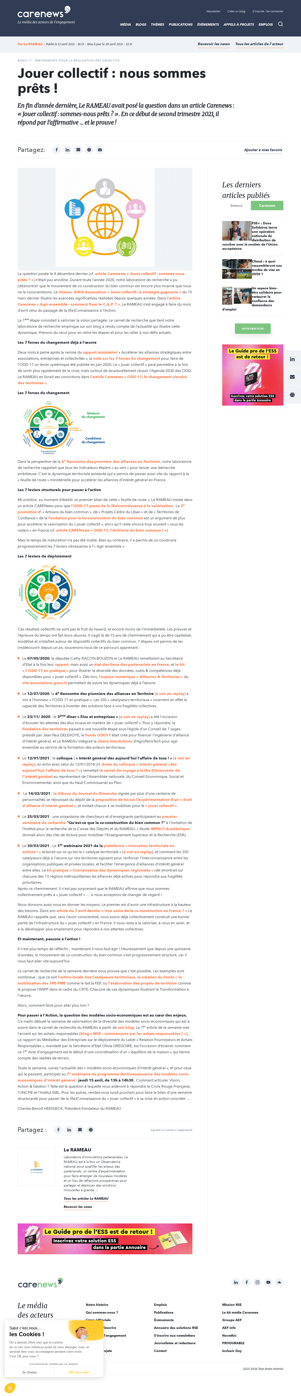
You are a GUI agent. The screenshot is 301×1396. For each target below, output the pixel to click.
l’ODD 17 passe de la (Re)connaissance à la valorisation (122, 506)
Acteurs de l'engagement (106, 1335)
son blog (126, 1027)
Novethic (229, 1335)
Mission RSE (232, 1305)
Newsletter (213, 11)
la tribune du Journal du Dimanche (85, 793)
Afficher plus (253, 328)
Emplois (266, 24)
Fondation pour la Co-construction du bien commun (95, 518)
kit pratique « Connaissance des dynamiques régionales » (100, 870)
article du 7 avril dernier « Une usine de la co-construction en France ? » (121, 910)
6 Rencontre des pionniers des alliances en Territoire (111, 461)
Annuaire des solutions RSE (176, 1328)
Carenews (267, 205)
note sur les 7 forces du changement (126, 358)
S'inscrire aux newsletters (174, 1335)
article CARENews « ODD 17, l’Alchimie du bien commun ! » (111, 530)
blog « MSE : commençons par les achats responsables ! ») (133, 1033)
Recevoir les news (214, 44)
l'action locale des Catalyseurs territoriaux (96, 977)
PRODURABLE (233, 1343)
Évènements (208, 24)
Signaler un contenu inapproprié (171, 1130)
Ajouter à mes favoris (263, 150)
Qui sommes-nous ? (102, 1312)
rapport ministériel (100, 352)
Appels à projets (239, 24)
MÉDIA (125, 24)
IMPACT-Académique (170, 829)
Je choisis (29, 1372)
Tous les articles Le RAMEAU (86, 1198)
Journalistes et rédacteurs (175, 1343)
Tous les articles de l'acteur (259, 44)
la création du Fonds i (157, 977)
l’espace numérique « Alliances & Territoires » (141, 676)
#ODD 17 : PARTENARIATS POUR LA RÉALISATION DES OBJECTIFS (69, 60)
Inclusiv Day (232, 1351)
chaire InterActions (115, 741)
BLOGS (141, 24)
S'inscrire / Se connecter (268, 11)
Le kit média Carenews (240, 1312)
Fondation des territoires (45, 729)
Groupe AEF (232, 1320)
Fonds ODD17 (98, 735)
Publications (181, 24)
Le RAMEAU (33, 44)
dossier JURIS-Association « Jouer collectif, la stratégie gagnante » (120, 292)
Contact (160, 1351)
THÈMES (157, 24)
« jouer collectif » (161, 805)
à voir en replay (170, 693)
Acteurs (236, 205)
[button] (10, 1388)
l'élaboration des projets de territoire (142, 983)
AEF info (229, 1328)
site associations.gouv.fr (44, 683)
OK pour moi (79, 1372)
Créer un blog (236, 11)
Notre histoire (97, 1305)
